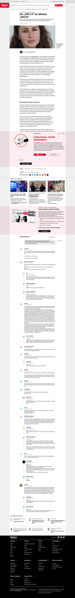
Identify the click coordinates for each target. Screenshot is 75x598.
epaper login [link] (62, 1)
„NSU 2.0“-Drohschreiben (31, 56)
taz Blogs (54, 563)
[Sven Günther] (23, 461)
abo (53, 543)
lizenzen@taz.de (18, 590)
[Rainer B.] (21, 485)
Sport (11, 550)
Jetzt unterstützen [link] (26, 163)
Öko (11, 545)
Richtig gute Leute (28, 552)
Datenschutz (45, 591)
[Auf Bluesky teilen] (35, 175)
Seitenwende (58, 591)
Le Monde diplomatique (57, 567)
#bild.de (45, 168)
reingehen (12, 572)
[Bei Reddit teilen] (45, 175)
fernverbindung (13, 564)
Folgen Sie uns (54, 537)
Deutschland (21, 9)
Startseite (12, 9)
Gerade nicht (59, 133)
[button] (64, 5)
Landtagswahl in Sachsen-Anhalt (29, 544)
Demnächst (40, 563)
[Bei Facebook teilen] (37, 175)
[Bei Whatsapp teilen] (40, 175)
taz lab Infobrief (27, 568)
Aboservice (26, 580)
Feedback (26, 579)
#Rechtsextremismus (39, 168)
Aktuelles (40, 543)
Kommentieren (27, 172)
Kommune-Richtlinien (54, 589)
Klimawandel (27, 554)
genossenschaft (55, 545)
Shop (11, 582)
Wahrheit (12, 556)
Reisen (11, 579)
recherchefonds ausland (57, 549)
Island (25, 550)
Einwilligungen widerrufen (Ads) (44, 592)
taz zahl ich (54, 547)
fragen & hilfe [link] (24, 1)
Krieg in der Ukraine (28, 549)
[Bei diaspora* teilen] (42, 175)
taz (13, 537)
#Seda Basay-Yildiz (27, 168)
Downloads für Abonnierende (30, 584)
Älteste (54, 237)
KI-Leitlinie (62, 589)
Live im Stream (41, 566)
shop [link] (21, 1)
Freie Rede (12, 570)
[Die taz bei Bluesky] (61, 537)
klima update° (13, 566)
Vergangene (40, 568)
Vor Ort (39, 564)
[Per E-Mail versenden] (30, 175)
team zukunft (27, 563)
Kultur (11, 549)
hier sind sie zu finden (32, 243)
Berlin (11, 552)
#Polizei (33, 168)
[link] (16, 5)
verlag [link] (11, 1)
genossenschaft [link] (56, 1)
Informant (40, 591)
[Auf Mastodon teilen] (32, 175)
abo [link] (51, 1)
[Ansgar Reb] (23, 397)
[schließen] (63, 133)
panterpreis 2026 (55, 552)
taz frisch (26, 564)
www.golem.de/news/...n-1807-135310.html (34, 467)
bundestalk (12, 563)
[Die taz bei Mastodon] (59, 537)
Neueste (50, 237)
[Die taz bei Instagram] (64, 537)
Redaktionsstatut (46, 589)
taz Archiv (54, 568)
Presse (39, 550)
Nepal (25, 547)
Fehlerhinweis (33, 172)
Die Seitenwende (41, 547)
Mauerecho (12, 568)
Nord (11, 554)
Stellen (39, 549)
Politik (16, 9)
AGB (54, 591)
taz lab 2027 (40, 570)
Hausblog (40, 545)
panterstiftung (55, 550)
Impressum (50, 591)
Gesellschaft (12, 547)
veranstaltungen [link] (16, 1)
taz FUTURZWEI (55, 565)
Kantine (11, 581)
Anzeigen (12, 584)
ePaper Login (27, 582)
